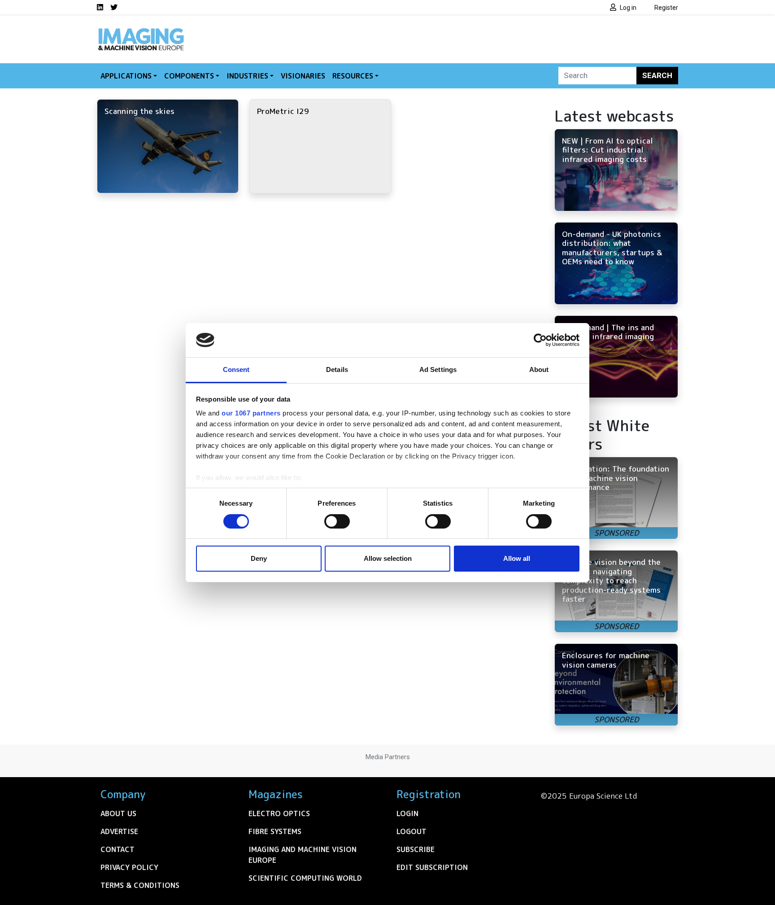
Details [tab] (337, 369)
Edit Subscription (432, 867)
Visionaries (303, 76)
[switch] (337, 521)
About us (118, 813)
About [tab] (539, 369)
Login (407, 813)
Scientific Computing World (305, 878)
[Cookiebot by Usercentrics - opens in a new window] (540, 340)
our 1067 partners (251, 413)
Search (657, 75)
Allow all (516, 558)
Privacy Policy (129, 867)
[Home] (141, 30)
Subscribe (415, 849)
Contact (117, 849)
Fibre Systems (274, 831)
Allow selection (388, 558)
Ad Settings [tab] (438, 369)
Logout (411, 831)
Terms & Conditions (139, 885)
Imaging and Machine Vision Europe (302, 854)
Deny (259, 558)
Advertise (119, 831)
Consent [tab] (236, 369)
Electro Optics (279, 813)
